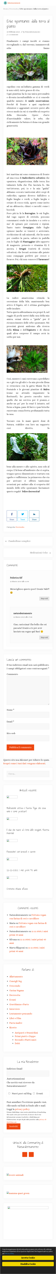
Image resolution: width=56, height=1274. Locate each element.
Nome (10, 710)
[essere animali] (15, 1175)
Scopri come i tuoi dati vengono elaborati (24, 763)
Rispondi (44, 598)
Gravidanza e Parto (19, 1004)
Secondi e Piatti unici (25, 1040)
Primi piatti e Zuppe (25, 1036)
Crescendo (14, 986)
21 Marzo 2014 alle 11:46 (19, 581)
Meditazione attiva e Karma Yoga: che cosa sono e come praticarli (26, 809)
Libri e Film (15, 1018)
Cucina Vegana (16, 990)
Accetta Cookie (28, 1257)
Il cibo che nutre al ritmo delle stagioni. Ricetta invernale (28, 831)
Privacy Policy (9, 1253)
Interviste (14, 1009)
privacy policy (22, 1109)
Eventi (12, 999)
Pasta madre (15, 1023)
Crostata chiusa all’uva (17, 889)
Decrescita (20, 527)
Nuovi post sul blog (22, 1093)
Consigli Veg (15, 981)
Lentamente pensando (20, 1013)
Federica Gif (16, 577)
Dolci (17, 1043)
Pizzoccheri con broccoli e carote (21, 852)
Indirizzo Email (14, 1068)
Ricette (13, 1027)
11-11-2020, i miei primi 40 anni (22, 870)
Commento (12, 674)
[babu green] (18, 1193)
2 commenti (13, 35)
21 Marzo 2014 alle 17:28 (22, 617)
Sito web (11, 733)
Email (10, 721)
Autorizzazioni (16, 1078)
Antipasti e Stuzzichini (26, 1032)
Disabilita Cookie (28, 1264)
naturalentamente (22, 613)
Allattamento (16, 976)
